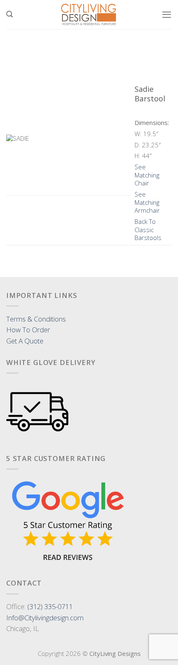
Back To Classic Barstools (148, 229)
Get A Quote (24, 341)
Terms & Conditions (36, 319)
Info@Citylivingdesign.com (45, 617)
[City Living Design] (89, 14)
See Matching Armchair (147, 202)
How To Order (28, 329)
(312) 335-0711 (49, 606)
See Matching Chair (147, 175)
